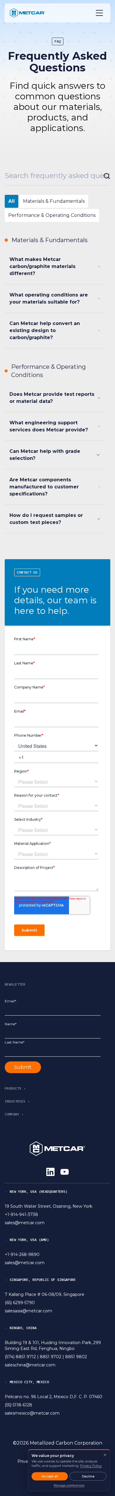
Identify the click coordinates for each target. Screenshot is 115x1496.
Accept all (50, 1476)
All (11, 201)
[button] (16, 1088)
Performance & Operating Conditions (52, 215)
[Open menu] (99, 13)
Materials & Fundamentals (54, 201)
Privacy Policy (91, 1466)
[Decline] (105, 1455)
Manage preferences (69, 1485)
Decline (88, 1476)
